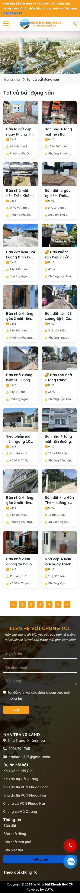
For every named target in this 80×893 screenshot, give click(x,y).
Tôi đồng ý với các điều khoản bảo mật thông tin (38, 695)
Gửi (16, 710)
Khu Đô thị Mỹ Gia (18, 771)
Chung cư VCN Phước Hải (24, 803)
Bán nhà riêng (14, 834)
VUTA (49, 889)
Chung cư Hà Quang (20, 811)
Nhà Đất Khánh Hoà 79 (55, 884)
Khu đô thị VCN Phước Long (26, 787)
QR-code (40, 859)
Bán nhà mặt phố (17, 842)
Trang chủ (11, 79)
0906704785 (12, 13)
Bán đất (9, 825)
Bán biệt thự (13, 850)
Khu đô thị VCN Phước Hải (24, 795)
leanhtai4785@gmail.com (29, 757)
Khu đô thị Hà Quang (20, 779)
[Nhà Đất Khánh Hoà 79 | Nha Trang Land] (41, 23)
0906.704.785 (19, 748)
